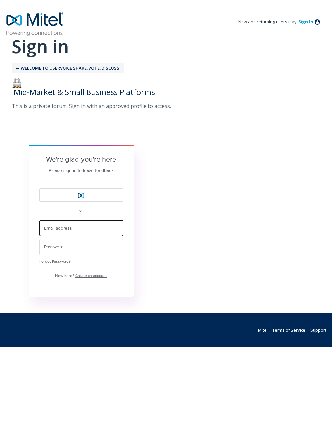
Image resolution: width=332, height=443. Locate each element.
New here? (81, 275)
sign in (305, 22)
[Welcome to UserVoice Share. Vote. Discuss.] (35, 24)
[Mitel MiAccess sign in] (81, 195)
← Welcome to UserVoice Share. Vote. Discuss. (68, 68)
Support (318, 330)
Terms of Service (288, 330)
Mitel (262, 330)
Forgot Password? (55, 261)
